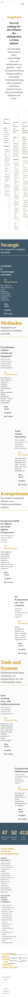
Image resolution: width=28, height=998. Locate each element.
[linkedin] (2, 982)
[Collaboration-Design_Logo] (10, 2)
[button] (7, 281)
